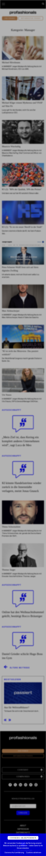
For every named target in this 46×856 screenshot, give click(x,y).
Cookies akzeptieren (23, 838)
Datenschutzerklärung (14, 853)
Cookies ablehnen (33, 853)
